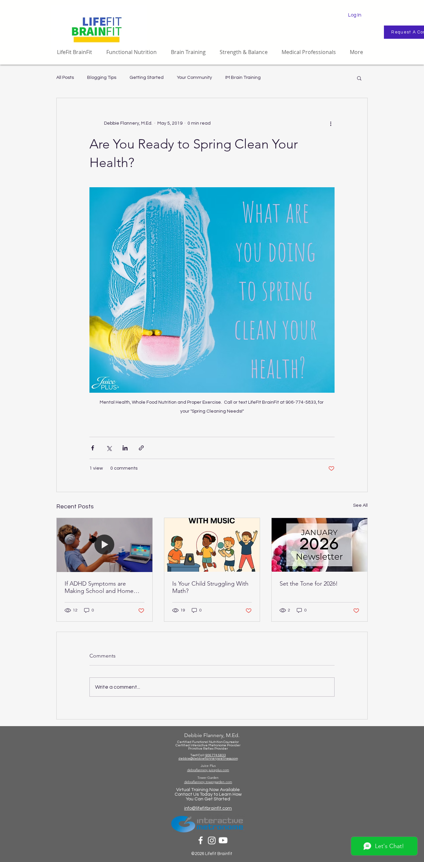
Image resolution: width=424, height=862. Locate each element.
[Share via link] (141, 448)
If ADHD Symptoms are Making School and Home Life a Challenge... (99, 587)
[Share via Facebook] (92, 448)
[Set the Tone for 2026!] (319, 545)
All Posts (65, 77)
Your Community (194, 77)
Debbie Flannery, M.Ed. (211, 735)
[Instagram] (212, 840)
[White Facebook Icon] (200, 840)
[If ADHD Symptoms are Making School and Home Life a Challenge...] (104, 545)
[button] (359, 78)
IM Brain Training (243, 77)
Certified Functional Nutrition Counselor (208, 742)
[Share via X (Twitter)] (109, 448)
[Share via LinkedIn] (125, 448)
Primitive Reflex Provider (208, 748)
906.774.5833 (215, 755)
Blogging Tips (101, 77)
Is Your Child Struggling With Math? (210, 587)
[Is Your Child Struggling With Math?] (212, 545)
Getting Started (147, 77)
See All (360, 505)
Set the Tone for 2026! (309, 583)
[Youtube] (223, 840)
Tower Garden (208, 778)
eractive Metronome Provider (217, 745)
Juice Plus (208, 766)
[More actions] (331, 123)
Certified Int (185, 745)
